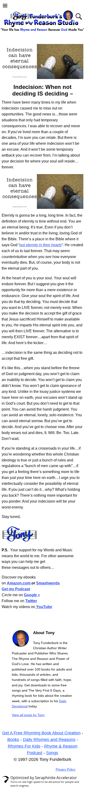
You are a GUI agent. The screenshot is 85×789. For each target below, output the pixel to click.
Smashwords (48, 583)
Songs (52, 752)
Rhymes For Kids (24, 746)
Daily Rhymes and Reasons (49, 739)
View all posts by (28, 715)
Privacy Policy (66, 769)
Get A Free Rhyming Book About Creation (41, 733)
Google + (32, 595)
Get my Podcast (16, 589)
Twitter (31, 601)
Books (13, 739)
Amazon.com (19, 583)
